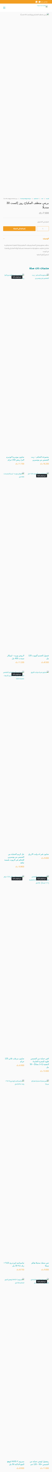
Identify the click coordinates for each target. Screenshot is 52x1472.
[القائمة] (4, 8)
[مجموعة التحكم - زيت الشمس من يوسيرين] (38, 363)
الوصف (46, 238)
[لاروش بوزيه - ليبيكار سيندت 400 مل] (13, 561)
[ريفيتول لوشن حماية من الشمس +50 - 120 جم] (38, 1367)
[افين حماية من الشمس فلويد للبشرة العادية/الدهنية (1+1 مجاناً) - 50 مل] (38, 964)
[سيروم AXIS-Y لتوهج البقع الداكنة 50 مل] (13, 1367)
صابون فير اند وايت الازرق (38, 854)
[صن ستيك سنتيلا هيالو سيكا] (38, 1169)
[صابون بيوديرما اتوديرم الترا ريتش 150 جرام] (13, 363)
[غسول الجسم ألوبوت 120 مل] (38, 561)
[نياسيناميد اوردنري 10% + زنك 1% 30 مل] (13, 1169)
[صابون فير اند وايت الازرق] (38, 760)
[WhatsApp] (39, 2)
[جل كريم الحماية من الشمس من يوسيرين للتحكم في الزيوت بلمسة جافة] (13, 760)
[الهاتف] (36, 2)
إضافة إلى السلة (19, 228)
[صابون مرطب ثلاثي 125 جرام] (13, 964)
